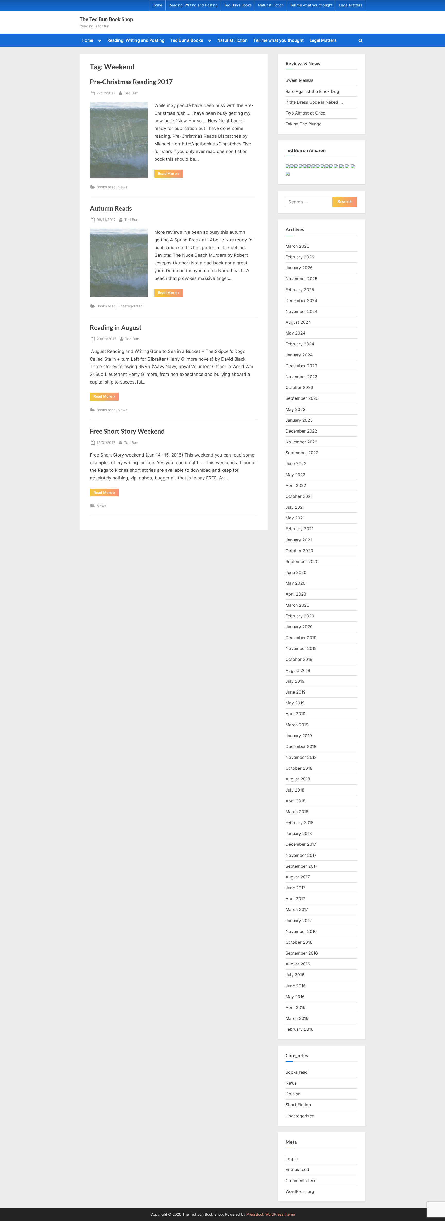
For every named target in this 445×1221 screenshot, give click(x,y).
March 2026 (297, 246)
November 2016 (301, 931)
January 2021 (299, 539)
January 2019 (299, 735)
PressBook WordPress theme (270, 1214)
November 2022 (302, 441)
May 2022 (295, 474)
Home (157, 5)
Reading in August (116, 327)
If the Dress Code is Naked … (314, 102)
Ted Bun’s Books (238, 5)
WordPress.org (300, 1191)
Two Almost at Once (305, 113)
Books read (106, 187)
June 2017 (295, 887)
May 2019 (295, 702)
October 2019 (299, 659)
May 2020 (295, 583)
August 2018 (298, 779)
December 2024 (301, 300)
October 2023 (299, 387)
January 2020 (299, 626)
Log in (292, 1158)
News (122, 187)
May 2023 (295, 409)
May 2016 (295, 996)
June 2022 (296, 463)
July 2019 (295, 681)
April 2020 (296, 594)
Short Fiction (298, 1104)
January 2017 (299, 920)
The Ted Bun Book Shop (106, 19)
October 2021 (299, 496)
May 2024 (295, 333)
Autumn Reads (111, 208)
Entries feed (297, 1169)
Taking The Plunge (303, 123)
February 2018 (299, 822)
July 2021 (295, 507)
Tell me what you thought (311, 5)
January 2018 (299, 833)
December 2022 (301, 431)
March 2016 (297, 1018)
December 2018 (301, 746)
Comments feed (301, 1180)
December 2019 (301, 637)
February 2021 (299, 528)
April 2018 (295, 800)
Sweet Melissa (299, 80)
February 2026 (300, 256)
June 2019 (296, 692)
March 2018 (297, 811)
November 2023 (302, 376)
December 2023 (301, 365)
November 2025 (302, 278)
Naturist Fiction (271, 5)
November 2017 (301, 855)
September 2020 (302, 561)
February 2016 (299, 1029)
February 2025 (300, 289)
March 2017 (297, 909)
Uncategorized (130, 306)
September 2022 (302, 452)
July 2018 (295, 790)
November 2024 (302, 311)
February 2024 (300, 343)
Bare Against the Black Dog (312, 91)
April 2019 (295, 713)
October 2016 (299, 942)
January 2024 (299, 354)
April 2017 (295, 898)
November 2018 (301, 757)
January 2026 (299, 267)
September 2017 (302, 866)
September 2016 (302, 953)
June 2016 (296, 985)
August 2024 (298, 322)
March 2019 (297, 724)
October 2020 (299, 550)
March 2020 (297, 605)
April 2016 (295, 1007)
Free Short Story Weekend (127, 431)
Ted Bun (131, 93)
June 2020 (296, 572)
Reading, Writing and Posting (193, 5)
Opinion (293, 1093)
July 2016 (295, 974)
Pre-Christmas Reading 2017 (131, 81)
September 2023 (302, 398)
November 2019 (301, 648)
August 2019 (298, 670)
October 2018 (299, 768)
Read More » (170, 174)
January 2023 (299, 420)
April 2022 (296, 485)
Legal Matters (350, 5)
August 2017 (298, 877)
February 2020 (300, 615)
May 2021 (295, 517)
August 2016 (298, 963)
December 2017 (301, 844)
